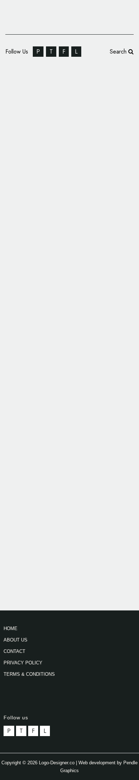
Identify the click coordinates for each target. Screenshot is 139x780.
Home (10, 628)
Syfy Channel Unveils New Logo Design (70, 486)
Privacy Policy (23, 662)
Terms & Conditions (29, 674)
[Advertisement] (69, 402)
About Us (15, 640)
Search (119, 51)
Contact (14, 651)
